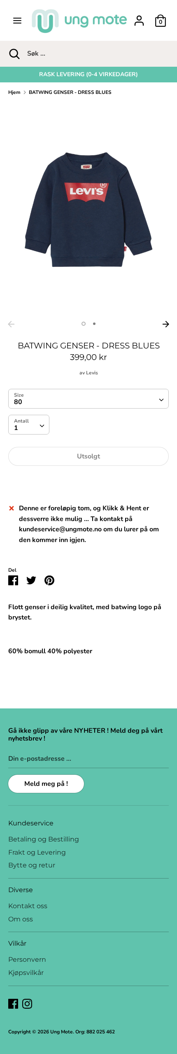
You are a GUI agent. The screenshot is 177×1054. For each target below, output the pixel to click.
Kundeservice (31, 823)
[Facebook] (13, 1003)
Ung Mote (61, 1031)
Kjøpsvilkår (26, 973)
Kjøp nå (88, 481)
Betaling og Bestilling (43, 839)
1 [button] (84, 324)
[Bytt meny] (17, 21)
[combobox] (88, 399)
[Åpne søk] (13, 53)
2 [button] (94, 324)
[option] (88, 74)
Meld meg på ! (46, 783)
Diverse (20, 890)
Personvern (27, 959)
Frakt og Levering (37, 852)
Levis (92, 372)
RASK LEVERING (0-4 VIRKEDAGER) (88, 74)
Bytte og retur (31, 865)
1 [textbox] (16, 427)
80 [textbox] (18, 402)
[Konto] (139, 17)
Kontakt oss (27, 906)
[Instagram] (27, 1003)
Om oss (20, 919)
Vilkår (17, 943)
